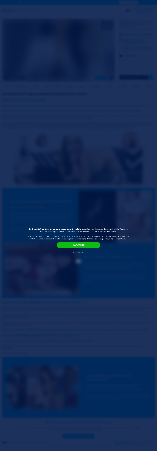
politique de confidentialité (114, 239)
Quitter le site (78, 252)
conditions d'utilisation (87, 239)
